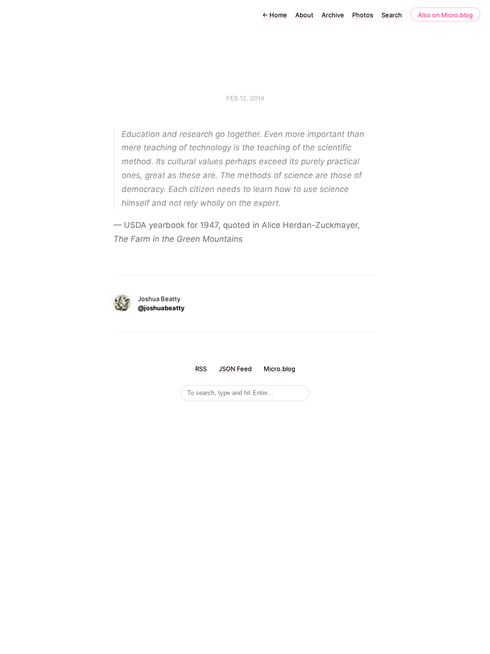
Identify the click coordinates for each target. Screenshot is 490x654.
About (304, 15)
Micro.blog (279, 368)
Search (391, 15)
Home (274, 15)
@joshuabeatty (161, 308)
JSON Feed (235, 368)
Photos (362, 15)
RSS (201, 368)
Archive (333, 15)
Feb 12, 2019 (245, 98)
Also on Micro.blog (445, 15)
